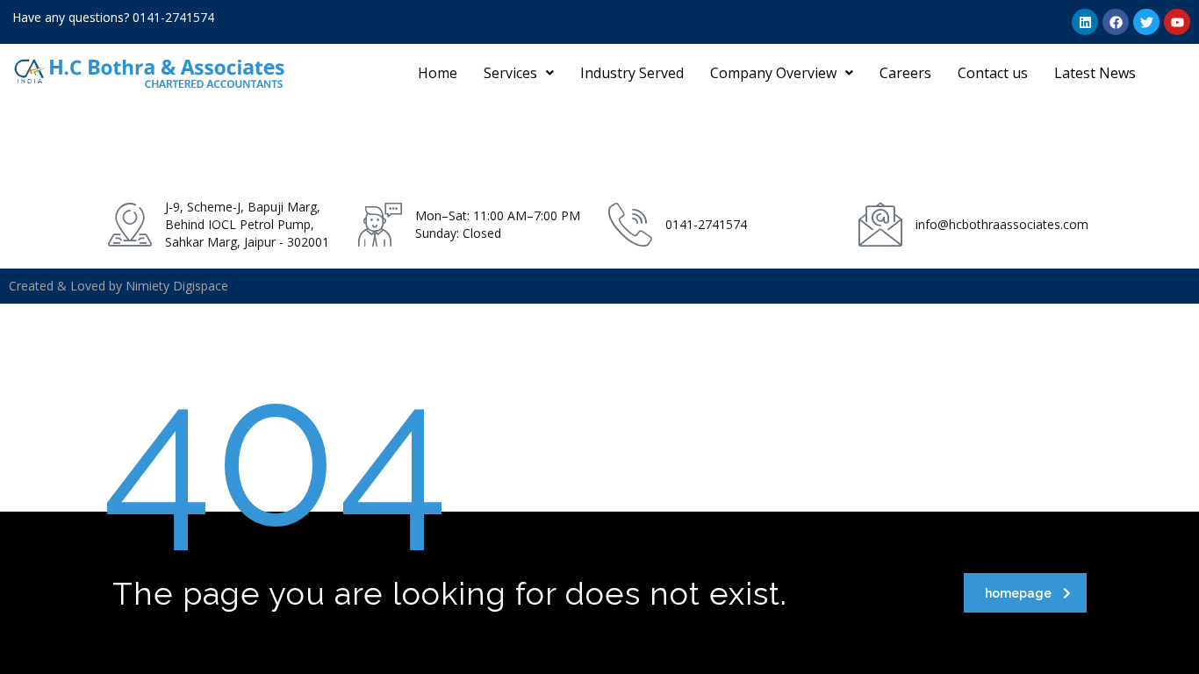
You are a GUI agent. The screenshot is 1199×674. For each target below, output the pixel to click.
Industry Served (632, 72)
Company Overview (773, 72)
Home (437, 72)
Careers (905, 72)
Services (510, 72)
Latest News (1095, 72)
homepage (1018, 593)
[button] (518, 73)
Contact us (993, 72)
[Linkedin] (1085, 22)
